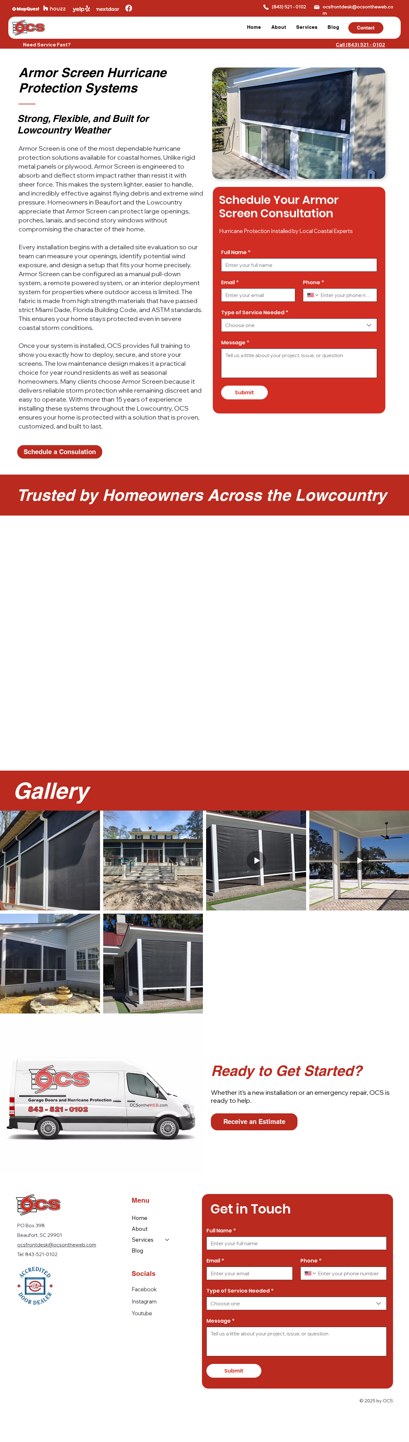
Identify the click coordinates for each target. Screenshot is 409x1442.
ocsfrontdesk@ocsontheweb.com (56, 1245)
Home (139, 1217)
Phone (313, 282)
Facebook (144, 1289)
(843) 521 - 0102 (289, 7)
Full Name (236, 252)
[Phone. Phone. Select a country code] (313, 295)
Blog (137, 1250)
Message (235, 343)
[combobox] (299, 325)
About (140, 1228)
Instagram (144, 1301)
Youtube (142, 1313)
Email (230, 282)
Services (142, 1239)
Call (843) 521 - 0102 (360, 45)
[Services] (167, 1239)
